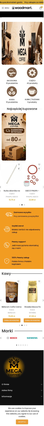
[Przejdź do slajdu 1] (19, 204)
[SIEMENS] (32, 338)
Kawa (11, 310)
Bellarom (11, 313)
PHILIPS (9, 197)
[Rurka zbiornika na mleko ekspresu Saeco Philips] (12, 175)
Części (12, 193)
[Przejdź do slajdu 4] (26, 325)
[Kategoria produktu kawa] (12, 95)
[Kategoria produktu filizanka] (32, 95)
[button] (19, 169)
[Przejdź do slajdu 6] (25, 345)
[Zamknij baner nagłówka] (41, 2)
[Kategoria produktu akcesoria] (12, 76)
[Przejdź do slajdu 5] (23, 345)
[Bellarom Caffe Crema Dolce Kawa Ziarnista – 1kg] (11, 291)
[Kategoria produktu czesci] (32, 76)
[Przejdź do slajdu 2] (22, 204)
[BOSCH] (12, 338)
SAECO (15, 197)
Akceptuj (22, 422)
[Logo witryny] (22, 8)
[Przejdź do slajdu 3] (24, 204)
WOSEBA (32, 313)
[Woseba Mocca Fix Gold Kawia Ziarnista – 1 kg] (32, 291)
